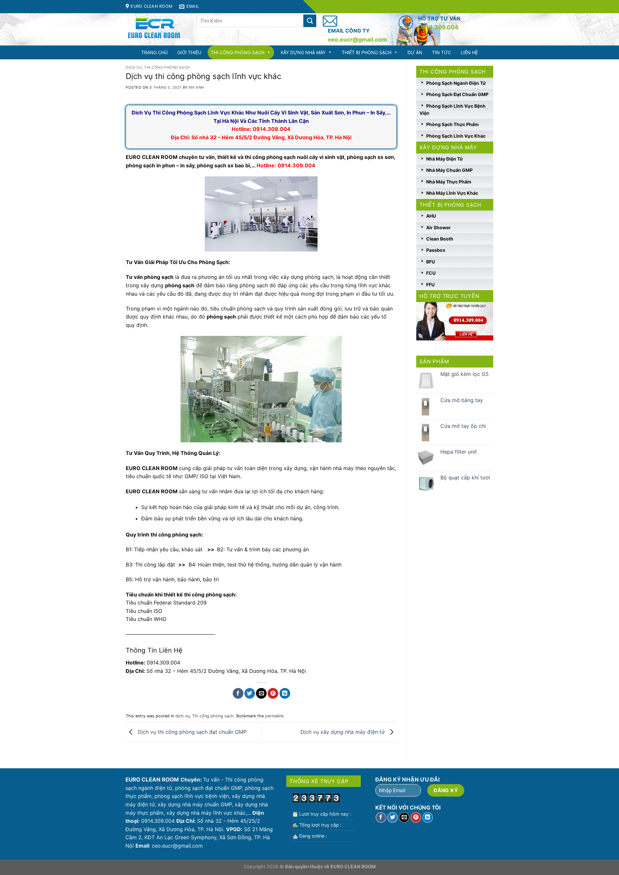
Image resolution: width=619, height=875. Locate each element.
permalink (274, 715)
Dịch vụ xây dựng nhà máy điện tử (343, 732)
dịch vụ (134, 67)
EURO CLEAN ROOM (353, 866)
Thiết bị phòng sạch (366, 52)
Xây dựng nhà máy (303, 52)
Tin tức (441, 52)
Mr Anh (196, 87)
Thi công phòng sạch (237, 52)
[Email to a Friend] (261, 693)
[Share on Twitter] (249, 693)
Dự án (415, 52)
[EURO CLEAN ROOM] (156, 29)
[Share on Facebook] (238, 693)
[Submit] (309, 21)
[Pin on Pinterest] (273, 693)
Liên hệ (469, 52)
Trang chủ (154, 52)
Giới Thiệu (189, 52)
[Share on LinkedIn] (285, 693)
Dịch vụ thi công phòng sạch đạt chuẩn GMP (191, 732)
